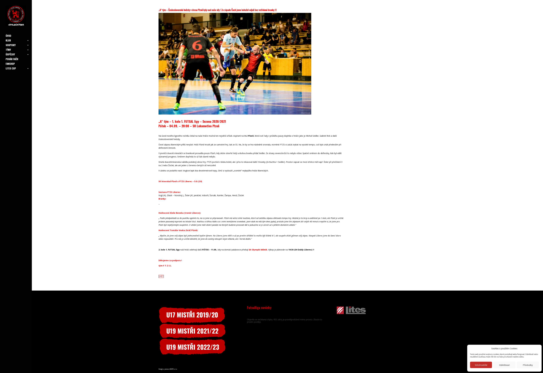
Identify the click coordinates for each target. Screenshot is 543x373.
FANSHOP (10, 64)
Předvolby (528, 365)
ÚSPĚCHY (10, 54)
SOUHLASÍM (481, 365)
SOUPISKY (11, 45)
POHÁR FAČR (12, 59)
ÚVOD (8, 36)
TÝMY (8, 50)
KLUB (8, 40)
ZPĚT (161, 276)
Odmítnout (504, 365)
